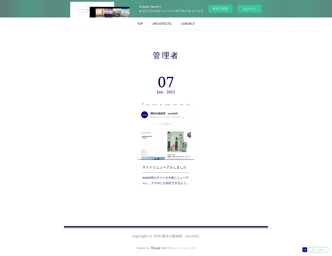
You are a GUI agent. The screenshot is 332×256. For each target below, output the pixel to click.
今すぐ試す (220, 8)
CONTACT (188, 23)
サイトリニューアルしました (164, 167)
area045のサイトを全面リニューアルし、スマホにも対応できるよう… (165, 180)
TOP (140, 23)
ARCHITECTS (162, 23)
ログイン (249, 8)
